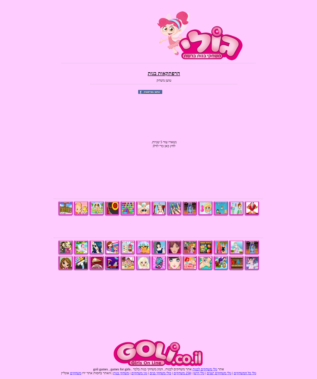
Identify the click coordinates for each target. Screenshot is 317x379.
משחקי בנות (121, 373)
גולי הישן (198, 373)
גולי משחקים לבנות (205, 369)
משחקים (75, 373)
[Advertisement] (110, 30)
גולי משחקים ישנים (219, 373)
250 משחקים (182, 373)
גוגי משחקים (139, 373)
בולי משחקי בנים (160, 373)
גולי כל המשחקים (245, 373)
